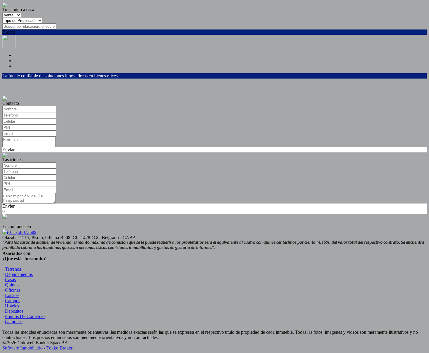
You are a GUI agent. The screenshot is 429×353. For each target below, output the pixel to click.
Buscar (8, 31)
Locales (12, 295)
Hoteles (12, 305)
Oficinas (12, 290)
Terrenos (13, 269)
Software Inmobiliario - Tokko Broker (37, 347)
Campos (12, 300)
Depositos (14, 311)
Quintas (12, 284)
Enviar (8, 149)
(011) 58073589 (21, 232)
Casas (10, 279)
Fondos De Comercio (25, 316)
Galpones (13, 321)
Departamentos (19, 274)
